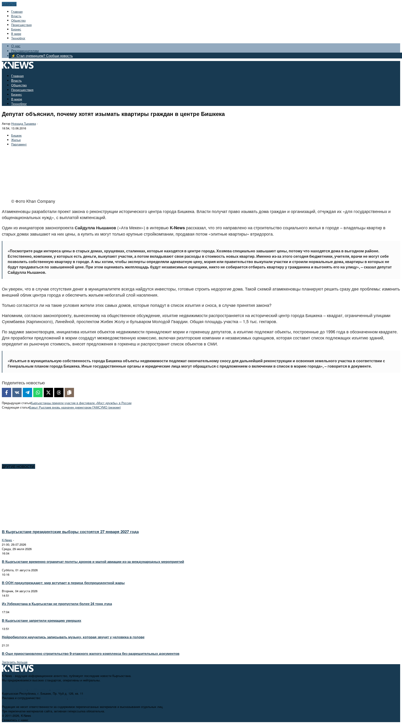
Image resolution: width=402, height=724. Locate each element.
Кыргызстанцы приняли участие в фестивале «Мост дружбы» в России (81, 403)
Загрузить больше (14, 662)
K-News (7, 540)
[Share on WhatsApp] (38, 392)
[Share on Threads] (59, 392)
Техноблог (18, 38)
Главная (17, 11)
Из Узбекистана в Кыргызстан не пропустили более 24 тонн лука (57, 603)
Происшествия (21, 25)
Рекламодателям (25, 50)
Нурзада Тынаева (23, 123)
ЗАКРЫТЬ (9, 4)
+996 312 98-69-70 (14, 689)
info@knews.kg (39, 689)
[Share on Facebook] (6, 392)
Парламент (19, 144)
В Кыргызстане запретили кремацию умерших (41, 620)
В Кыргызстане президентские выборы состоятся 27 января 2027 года (70, 531)
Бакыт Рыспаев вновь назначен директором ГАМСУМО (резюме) (75, 407)
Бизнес (16, 29)
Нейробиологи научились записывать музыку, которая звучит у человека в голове (73, 636)
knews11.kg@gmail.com (67, 689)
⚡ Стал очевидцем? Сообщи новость (42, 55)
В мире (16, 33)
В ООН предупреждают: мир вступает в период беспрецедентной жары (63, 582)
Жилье (16, 140)
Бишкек (16, 135)
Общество (18, 20)
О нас (15, 45)
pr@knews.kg (78, 698)
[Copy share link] (69, 392)
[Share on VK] (17, 392)
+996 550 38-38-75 (54, 698)
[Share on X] (48, 392)
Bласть (16, 16)
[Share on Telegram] (27, 392)
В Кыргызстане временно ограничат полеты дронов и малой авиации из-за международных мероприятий (93, 561)
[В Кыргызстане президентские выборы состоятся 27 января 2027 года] (43, 523)
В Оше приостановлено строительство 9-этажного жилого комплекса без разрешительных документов (90, 653)
